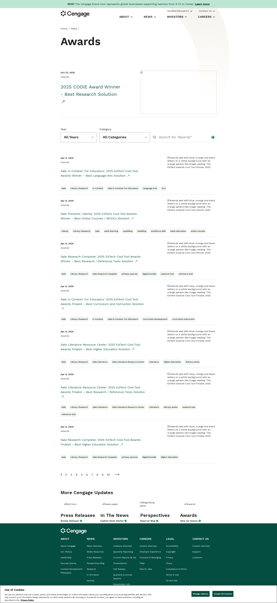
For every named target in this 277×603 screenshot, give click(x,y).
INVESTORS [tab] (175, 16)
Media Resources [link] (95, 552)
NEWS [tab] (148, 16)
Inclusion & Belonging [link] (150, 557)
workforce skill (158, 231)
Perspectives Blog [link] (95, 563)
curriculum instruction (183, 319)
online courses (198, 231)
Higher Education (172, 362)
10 (108, 474)
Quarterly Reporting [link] (123, 552)
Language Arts (150, 188)
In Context (98, 188)
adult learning (111, 231)
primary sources (130, 274)
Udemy (64, 231)
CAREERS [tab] (205, 16)
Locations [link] (197, 557)
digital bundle (149, 274)
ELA (163, 188)
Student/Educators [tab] (178, 11)
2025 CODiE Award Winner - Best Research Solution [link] (90, 90)
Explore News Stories (111, 521)
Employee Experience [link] (150, 552)
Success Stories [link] (68, 563)
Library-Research (79, 188)
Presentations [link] (120, 563)
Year (63, 129)
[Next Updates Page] (117, 474)
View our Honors (189, 521)
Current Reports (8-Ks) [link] (124, 557)
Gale (63, 188)
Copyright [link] (171, 552)
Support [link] (196, 552)
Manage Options (200, 594)
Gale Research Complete (105, 274)
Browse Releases (70, 521)
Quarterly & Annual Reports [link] (122, 577)
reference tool (186, 274)
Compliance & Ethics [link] (176, 569)
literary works (192, 362)
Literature (154, 362)
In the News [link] (93, 575)
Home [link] (64, 28)
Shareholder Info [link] (121, 584)
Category (105, 129)
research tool (167, 274)
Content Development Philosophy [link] (71, 571)
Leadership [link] (66, 557)
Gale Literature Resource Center (128, 362)
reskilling (141, 231)
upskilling (127, 231)
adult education (178, 231)
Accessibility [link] (172, 546)
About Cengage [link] (68, 546)
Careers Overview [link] (148, 546)
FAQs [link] (142, 563)
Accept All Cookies (223, 594)
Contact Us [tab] (205, 11)
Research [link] (91, 569)
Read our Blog (147, 521)
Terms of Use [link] (172, 575)
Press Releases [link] (94, 557)
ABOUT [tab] (124, 16)
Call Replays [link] (119, 569)
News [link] (74, 28)
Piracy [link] (169, 563)
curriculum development (155, 319)
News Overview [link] (94, 546)
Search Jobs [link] (146, 569)
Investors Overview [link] (122, 546)
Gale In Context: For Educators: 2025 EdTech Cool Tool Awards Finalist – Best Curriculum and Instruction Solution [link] (102, 302)
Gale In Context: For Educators (123, 188)
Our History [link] (66, 552)
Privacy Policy (27, 600)
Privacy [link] (169, 557)
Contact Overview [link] (201, 546)
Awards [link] (90, 580)
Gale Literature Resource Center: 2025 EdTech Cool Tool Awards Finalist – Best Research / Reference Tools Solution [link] (103, 390)
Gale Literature (100, 362)
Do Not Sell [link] (172, 580)
